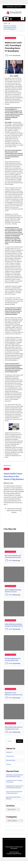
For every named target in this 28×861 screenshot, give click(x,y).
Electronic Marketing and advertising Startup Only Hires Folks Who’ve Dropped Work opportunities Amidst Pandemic (14, 556)
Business (6, 469)
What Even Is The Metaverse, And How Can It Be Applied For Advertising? (13, 694)
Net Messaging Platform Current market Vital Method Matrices (12, 659)
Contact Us (9, 752)
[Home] (6, 18)
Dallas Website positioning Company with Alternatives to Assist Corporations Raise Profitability (14, 625)
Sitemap (8, 764)
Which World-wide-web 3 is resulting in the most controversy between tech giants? (13, 728)
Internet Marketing (10, 38)
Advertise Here (10, 756)
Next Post (7, 465)
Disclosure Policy (10, 760)
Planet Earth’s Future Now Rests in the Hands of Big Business (14, 476)
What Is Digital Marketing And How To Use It (13, 591)
